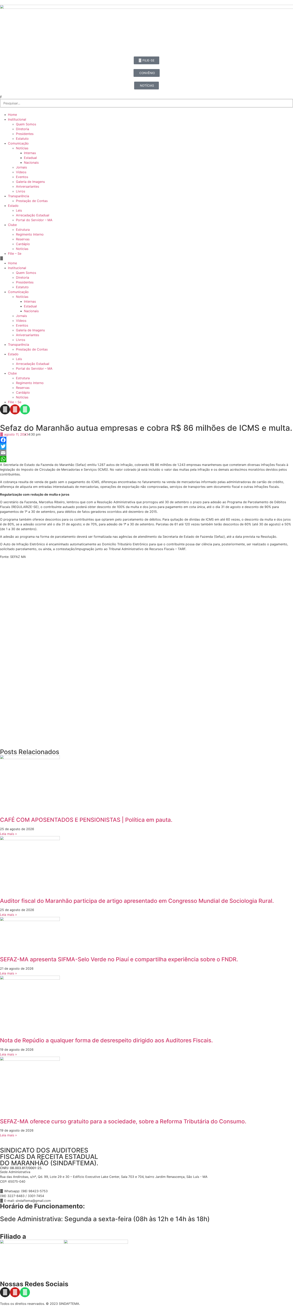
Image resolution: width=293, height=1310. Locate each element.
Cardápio (23, 244)
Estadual (30, 158)
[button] (146, 258)
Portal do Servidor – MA (34, 220)
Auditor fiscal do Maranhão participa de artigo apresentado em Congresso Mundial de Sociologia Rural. (137, 900)
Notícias (22, 148)
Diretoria (22, 129)
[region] (146, 1258)
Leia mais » (8, 834)
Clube (12, 225)
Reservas (22, 239)
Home (12, 115)
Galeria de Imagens (30, 182)
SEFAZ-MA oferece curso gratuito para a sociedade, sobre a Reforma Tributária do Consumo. (123, 1121)
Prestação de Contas (32, 201)
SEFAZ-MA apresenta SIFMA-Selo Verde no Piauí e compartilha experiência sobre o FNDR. (119, 959)
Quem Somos (26, 124)
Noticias (22, 249)
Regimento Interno (30, 234)
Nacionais (31, 162)
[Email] (146, 453)
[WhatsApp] (146, 459)
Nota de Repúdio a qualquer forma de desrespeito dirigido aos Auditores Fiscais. (106, 1040)
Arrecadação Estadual (32, 215)
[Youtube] (15, 409)
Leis (19, 210)
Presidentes (24, 134)
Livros (20, 191)
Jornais (21, 167)
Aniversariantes (27, 186)
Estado (13, 206)
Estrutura (23, 230)
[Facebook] (146, 440)
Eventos (22, 177)
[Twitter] (146, 446)
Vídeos (21, 172)
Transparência (18, 196)
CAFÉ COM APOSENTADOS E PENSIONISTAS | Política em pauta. (86, 819)
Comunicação (18, 143)
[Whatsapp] (25, 409)
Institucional (17, 119)
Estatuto (22, 139)
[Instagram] (5, 409)
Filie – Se (14, 253)
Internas (30, 153)
